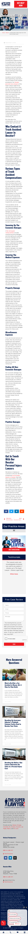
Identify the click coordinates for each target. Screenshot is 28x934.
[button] (6, 511)
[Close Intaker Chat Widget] (26, 907)
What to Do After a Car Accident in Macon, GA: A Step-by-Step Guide (13, 685)
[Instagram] (15, 858)
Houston (18, 827)
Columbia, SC (6, 827)
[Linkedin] (10, 858)
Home (3, 32)
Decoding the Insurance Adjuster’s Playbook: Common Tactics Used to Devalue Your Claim (13, 723)
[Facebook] (5, 858)
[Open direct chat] (24, 907)
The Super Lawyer (13, 928)
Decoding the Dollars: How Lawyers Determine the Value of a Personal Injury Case (13, 765)
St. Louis (16, 828)
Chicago (19, 825)
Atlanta (7, 32)
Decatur (13, 827)
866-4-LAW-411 (8, 850)
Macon (9, 828)
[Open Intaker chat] (10, 926)
